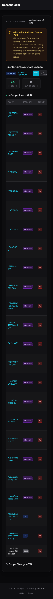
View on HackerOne (22, 73)
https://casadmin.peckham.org (13, 536)
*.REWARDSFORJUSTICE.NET (13, 306)
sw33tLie (40, 588)
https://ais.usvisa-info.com (13, 516)
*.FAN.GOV (12, 172)
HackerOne (20, 21)
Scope (8, 21)
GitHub (22, 593)
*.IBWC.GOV (13, 229)
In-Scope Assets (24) (20, 95)
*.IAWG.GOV (13, 210)
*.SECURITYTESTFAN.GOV (13, 325)
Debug (31, 593)
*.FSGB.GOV (13, 191)
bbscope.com (11, 5)
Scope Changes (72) (20, 564)
